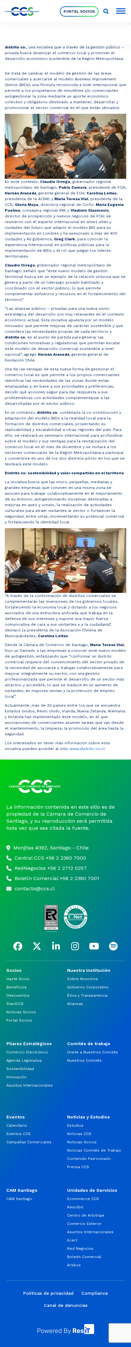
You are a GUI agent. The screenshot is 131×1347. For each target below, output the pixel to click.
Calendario (16, 1125)
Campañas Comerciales (29, 1142)
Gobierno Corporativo (88, 987)
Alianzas (75, 1003)
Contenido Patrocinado (89, 1158)
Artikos (74, 1265)
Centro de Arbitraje (85, 1215)
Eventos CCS (18, 1134)
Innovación (16, 1077)
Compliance (94, 1293)
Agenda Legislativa (24, 1060)
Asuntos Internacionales (29, 1085)
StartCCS (15, 1003)
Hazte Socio (18, 979)
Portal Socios (19, 1020)
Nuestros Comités (84, 1060)
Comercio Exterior (84, 1223)
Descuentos (18, 995)
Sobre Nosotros (82, 979)
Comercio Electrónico (27, 1052)
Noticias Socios (21, 1012)
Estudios (75, 1125)
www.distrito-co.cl (87, 748)
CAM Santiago (19, 1199)
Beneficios (16, 987)
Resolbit (75, 1207)
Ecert (72, 1240)
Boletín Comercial (84, 1257)
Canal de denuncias (65, 1305)
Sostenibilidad (20, 1069)
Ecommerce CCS (83, 1199)
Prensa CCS (78, 1167)
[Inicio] (65, 786)
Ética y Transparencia (87, 995)
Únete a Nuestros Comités (92, 1052)
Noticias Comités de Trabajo (94, 1150)
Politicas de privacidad (48, 1293)
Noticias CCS (79, 1134)
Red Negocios (80, 1248)
